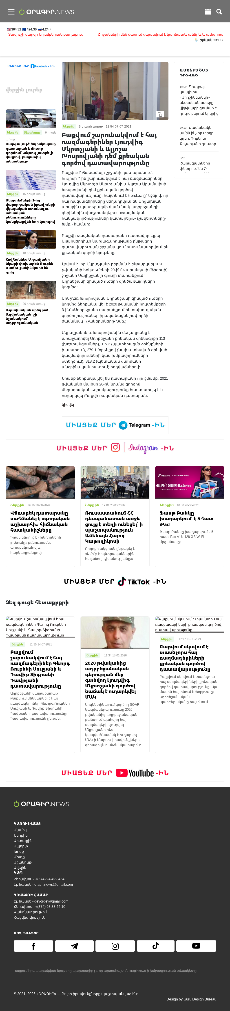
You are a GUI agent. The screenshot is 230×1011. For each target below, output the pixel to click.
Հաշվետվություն (29, 917)
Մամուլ (20, 830)
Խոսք (19, 851)
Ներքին (12, 132)
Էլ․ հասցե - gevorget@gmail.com (41, 901)
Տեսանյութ (32, 132)
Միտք (19, 857)
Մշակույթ (23, 862)
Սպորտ (21, 846)
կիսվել (68, 405)
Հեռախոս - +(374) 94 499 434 (39, 879)
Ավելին (20, 868)
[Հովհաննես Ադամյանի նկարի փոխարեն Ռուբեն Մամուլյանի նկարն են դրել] (31, 239)
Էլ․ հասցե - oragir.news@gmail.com (43, 884)
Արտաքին (23, 841)
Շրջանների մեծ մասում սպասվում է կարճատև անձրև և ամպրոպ (145, 34)
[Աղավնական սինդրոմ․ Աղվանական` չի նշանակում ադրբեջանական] (31, 290)
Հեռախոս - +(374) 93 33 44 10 (39, 907)
